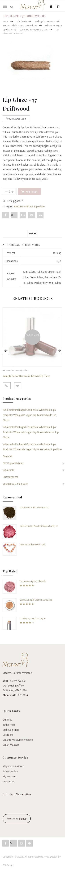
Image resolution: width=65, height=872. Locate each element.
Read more (7, 385)
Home (5, 21)
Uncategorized (10, 476)
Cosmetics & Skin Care (15, 483)
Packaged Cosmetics (45, 21)
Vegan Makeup (11, 744)
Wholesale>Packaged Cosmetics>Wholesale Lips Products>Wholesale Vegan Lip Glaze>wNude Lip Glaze (29, 415)
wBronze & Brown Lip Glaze (33, 29)
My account (9, 776)
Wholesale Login (18, 119)
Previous (6, 351)
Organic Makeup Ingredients (18, 739)
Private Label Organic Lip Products (20, 25)
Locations (8, 734)
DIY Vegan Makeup (13, 463)
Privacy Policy (10, 771)
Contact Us (9, 781)
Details (32, 233)
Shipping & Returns (13, 766)
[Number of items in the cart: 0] (58, 6)
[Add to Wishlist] (17, 385)
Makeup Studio (11, 729)
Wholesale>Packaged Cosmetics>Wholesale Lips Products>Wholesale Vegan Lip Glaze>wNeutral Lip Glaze (31, 432)
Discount (7, 456)
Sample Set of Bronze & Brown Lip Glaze (26, 376)
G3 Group (8, 865)
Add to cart (31, 191)
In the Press (9, 724)
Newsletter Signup (17, 818)
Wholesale (21, 21)
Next (59, 351)
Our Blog (7, 719)
